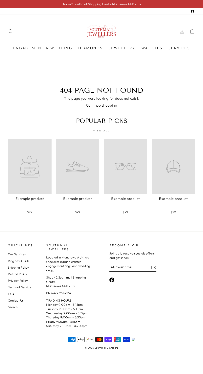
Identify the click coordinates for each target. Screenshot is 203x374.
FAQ (11, 294)
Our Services (17, 254)
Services (179, 48)
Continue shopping (101, 105)
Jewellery (122, 48)
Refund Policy (17, 274)
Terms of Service (19, 287)
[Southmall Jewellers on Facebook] (111, 280)
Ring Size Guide (19, 261)
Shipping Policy (18, 267)
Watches (152, 48)
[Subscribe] (153, 267)
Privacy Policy (18, 280)
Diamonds (90, 48)
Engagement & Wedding (42, 48)
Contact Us (16, 300)
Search (13, 307)
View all (101, 130)
